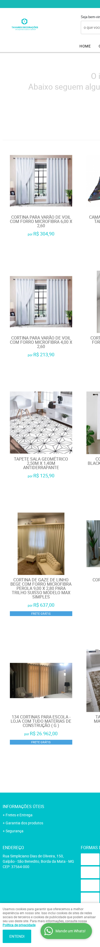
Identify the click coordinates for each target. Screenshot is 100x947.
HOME (85, 46)
